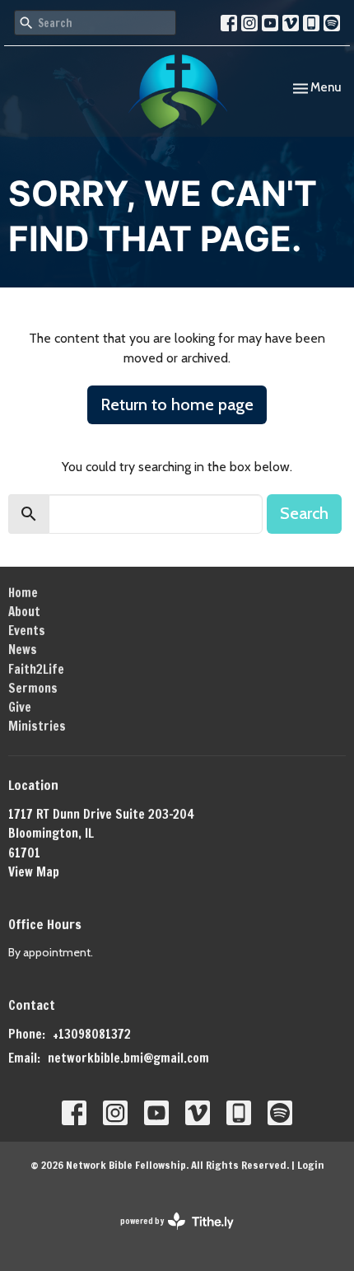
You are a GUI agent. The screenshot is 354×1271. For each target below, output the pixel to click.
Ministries (37, 726)
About (24, 611)
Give (19, 707)
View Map (33, 872)
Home (23, 592)
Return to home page (177, 404)
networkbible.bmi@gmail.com (128, 1058)
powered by (169, 1235)
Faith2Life (36, 669)
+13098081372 (92, 1034)
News (22, 649)
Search (304, 513)
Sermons (33, 688)
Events (26, 630)
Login (310, 1164)
